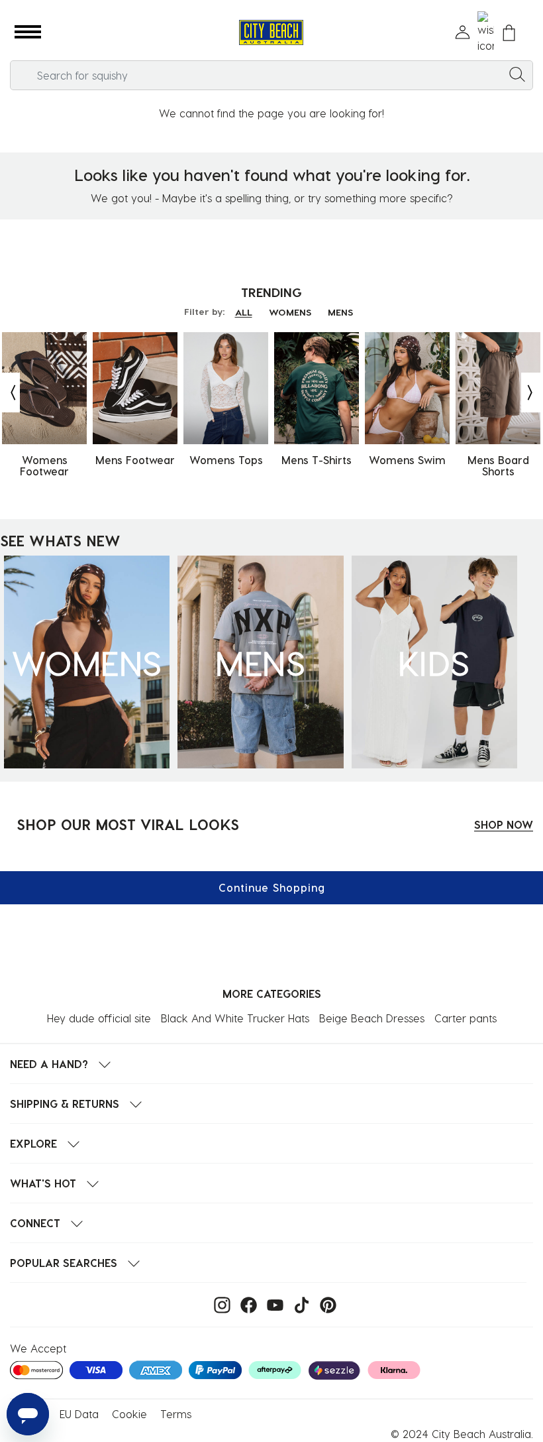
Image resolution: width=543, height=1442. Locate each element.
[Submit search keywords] (517, 73)
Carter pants (465, 1018)
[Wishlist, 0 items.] (485, 32)
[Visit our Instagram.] (218, 1303)
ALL (243, 312)
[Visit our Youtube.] (271, 1303)
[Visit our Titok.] (298, 1303)
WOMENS (290, 312)
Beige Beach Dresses (371, 1018)
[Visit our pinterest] (324, 1303)
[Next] (531, 392)
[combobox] (271, 75)
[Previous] (10, 392)
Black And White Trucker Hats (235, 1018)
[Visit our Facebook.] (245, 1303)
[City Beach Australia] (271, 33)
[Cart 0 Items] (509, 33)
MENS (340, 312)
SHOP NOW (503, 824)
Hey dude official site (99, 1018)
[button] (28, 32)
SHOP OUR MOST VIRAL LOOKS (128, 824)
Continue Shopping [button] (272, 887)
